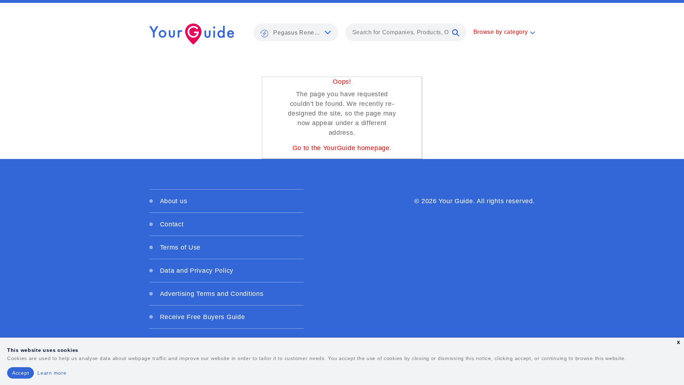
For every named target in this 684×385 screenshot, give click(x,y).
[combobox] (405, 32)
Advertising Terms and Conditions (212, 293)
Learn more (51, 373)
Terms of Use (180, 247)
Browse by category (500, 32)
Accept (20, 373)
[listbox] (295, 32)
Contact (172, 224)
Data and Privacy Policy (197, 270)
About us (173, 201)
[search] (456, 32)
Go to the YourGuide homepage (341, 148)
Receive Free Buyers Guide (202, 316)
